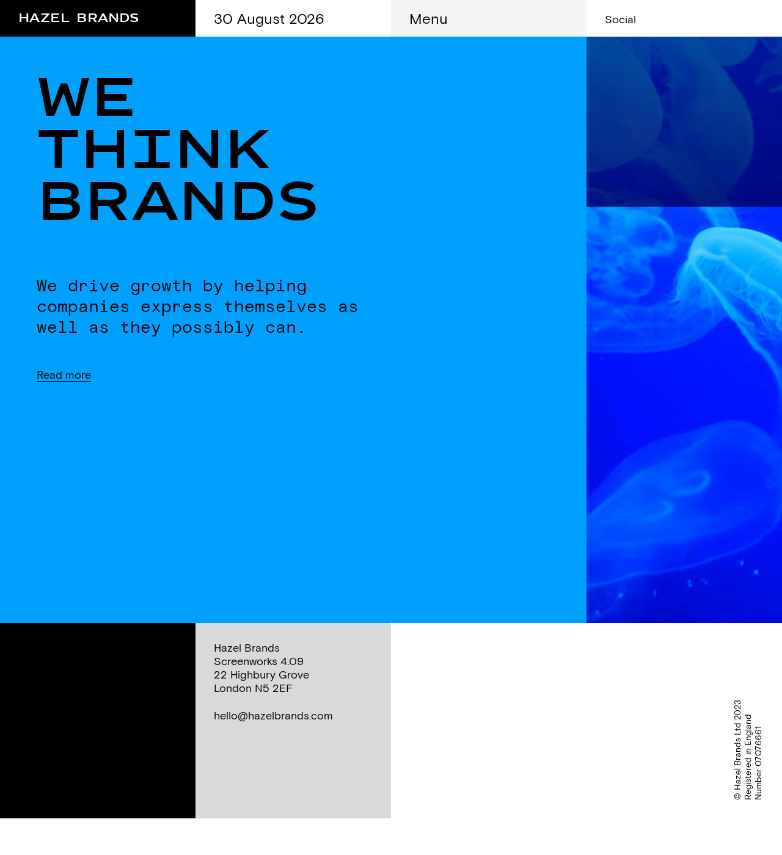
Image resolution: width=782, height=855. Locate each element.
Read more (64, 374)
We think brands (178, 150)
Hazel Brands (78, 15)
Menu (428, 18)
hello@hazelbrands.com (273, 715)
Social (620, 19)
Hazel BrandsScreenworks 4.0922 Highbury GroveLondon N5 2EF (261, 667)
